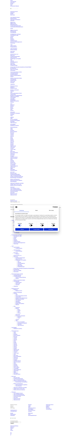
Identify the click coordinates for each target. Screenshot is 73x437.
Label (11, 44)
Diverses (12, 110)
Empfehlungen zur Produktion (15, 58)
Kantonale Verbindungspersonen (19, 242)
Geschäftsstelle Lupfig (14, 35)
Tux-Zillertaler (12, 164)
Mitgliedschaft (12, 22)
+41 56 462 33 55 (13, 411)
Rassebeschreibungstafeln (15, 120)
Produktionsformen (19, 248)
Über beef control (13, 173)
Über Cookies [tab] (51, 210)
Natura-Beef (12, 51)
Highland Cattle (16, 349)
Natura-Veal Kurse (13, 57)
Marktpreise (12, 12)
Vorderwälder (12, 167)
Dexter (11, 137)
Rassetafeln (12, 121)
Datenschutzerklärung (14, 425)
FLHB (29, 406)
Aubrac (11, 129)
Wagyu (11, 168)
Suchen (12, 423)
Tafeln (11, 118)
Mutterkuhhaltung (13, 18)
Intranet (11, 430)
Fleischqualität (13, 97)
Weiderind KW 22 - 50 (14, 54)
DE (11, 432)
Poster (11, 115)
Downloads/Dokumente (32, 415)
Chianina (15, 338)
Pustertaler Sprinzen (14, 157)
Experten (12, 38)
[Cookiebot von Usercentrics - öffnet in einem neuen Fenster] (53, 207)
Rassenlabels (12, 70)
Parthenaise (12, 153)
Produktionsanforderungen (15, 56)
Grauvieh (12, 143)
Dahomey (12, 136)
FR (10, 433)
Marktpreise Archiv (13, 88)
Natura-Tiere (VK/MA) (14, 69)
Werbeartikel (12, 112)
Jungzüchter (12, 84)
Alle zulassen (50, 229)
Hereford (15, 348)
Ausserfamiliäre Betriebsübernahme (16, 26)
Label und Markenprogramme (15, 189)
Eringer (11, 138)
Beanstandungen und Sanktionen (16, 177)
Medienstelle (30, 413)
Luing (11, 150)
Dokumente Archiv (17, 399)
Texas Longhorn (13, 163)
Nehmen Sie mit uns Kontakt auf (16, 185)
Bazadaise (12, 130)
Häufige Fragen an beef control (15, 184)
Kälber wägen (12, 64)
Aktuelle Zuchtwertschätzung (15, 75)
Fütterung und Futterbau (14, 96)
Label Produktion (13, 45)
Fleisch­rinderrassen (31, 410)
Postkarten (12, 114)
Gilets (11, 109)
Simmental (12, 161)
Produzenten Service (14, 11)
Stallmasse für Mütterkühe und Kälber (17, 183)
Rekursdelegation (13, 181)
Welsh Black (12, 169)
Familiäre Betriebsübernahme (15, 25)
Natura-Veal (12, 55)
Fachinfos (15, 293)
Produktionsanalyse (13, 65)
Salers (11, 159)
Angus (11, 128)
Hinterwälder (12, 147)
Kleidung (17, 308)
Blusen (11, 107)
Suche (11, 0)
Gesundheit (12, 63)
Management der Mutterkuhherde (16, 95)
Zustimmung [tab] (21, 210)
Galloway (12, 140)
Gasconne (12, 141)
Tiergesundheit (13, 94)
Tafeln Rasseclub (13, 122)
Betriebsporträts (13, 31)
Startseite (30, 404)
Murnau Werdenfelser (14, 152)
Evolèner (12, 139)
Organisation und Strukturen (15, 19)
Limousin (12, 148)
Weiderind (12, 52)
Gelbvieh (12, 142)
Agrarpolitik (12, 98)
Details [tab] (36, 210)
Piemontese (12, 154)
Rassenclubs (16, 243)
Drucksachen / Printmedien (15, 113)
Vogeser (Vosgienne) (17, 369)
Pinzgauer (15, 359)
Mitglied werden (13, 23)
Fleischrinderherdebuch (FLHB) (16, 93)
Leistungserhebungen (14, 73)
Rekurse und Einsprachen (15, 179)
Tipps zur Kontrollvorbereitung (15, 175)
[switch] (30, 225)
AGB (11, 429)
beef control (12, 172)
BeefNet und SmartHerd (20, 303)
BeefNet (11, 13)
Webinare (12, 102)
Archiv (29, 414)
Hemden (11, 108)
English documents (13, 193)
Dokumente (12, 2)
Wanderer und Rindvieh (18, 292)
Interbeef (11, 76)
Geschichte (12, 20)
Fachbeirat (12, 39)
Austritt (11, 28)
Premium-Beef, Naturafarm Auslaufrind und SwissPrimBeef (24, 268)
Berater (11, 37)
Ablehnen (22, 229)
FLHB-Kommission (13, 40)
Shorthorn (12, 160)
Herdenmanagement (21, 263)
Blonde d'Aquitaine (13, 131)
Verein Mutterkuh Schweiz (15, 17)
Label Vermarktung (13, 48)
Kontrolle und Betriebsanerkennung (16, 176)
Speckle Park (12, 162)
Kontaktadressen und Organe (15, 34)
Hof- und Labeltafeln (14, 119)
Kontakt (11, 3)
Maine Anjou (12, 151)
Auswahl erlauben (36, 229)
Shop (11, 103)
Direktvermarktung (13, 49)
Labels (29, 405)
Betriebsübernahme (13, 24)
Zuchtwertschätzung (13, 74)
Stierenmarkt (12, 81)
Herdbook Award (13, 80)
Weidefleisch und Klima (14, 125)
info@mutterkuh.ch (13, 410)
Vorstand (12, 36)
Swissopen (12, 82)
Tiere (11, 59)
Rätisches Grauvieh (13, 158)
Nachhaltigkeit (12, 99)
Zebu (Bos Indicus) (13, 170)
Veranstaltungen (13, 1)
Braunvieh (12, 132)
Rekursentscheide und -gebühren (16, 180)
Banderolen (18, 307)
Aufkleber (12, 117)
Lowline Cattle (12, 149)
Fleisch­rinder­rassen (13, 127)
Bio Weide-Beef (13, 68)
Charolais (12, 133)
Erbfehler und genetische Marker (16, 78)
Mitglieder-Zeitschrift (14, 30)
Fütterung (19, 262)
